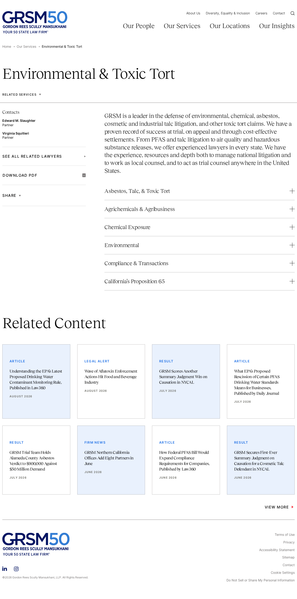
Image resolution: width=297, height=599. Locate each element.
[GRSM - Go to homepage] (34, 22)
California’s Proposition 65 (134, 281)
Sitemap (288, 557)
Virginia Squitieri (15, 133)
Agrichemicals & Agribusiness (139, 209)
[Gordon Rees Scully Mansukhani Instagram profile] (16, 568)
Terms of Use (285, 534)
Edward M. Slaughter (19, 120)
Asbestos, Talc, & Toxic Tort (137, 191)
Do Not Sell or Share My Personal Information (260, 580)
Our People (139, 25)
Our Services (182, 25)
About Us (193, 13)
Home (6, 46)
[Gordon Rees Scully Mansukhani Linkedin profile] (4, 568)
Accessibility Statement (277, 550)
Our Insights (277, 25)
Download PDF (20, 175)
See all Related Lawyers (32, 156)
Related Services (19, 94)
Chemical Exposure (127, 227)
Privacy (289, 542)
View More (277, 507)
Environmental (121, 245)
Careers (261, 13)
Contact (279, 13)
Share (9, 195)
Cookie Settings (283, 572)
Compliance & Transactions (136, 263)
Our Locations (230, 25)
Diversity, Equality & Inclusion (228, 13)
